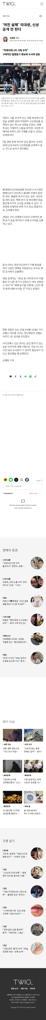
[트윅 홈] (9, 3)
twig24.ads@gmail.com (27, 1002)
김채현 (12, 38)
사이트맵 (32, 997)
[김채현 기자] (5, 39)
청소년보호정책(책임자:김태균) (20, 997)
